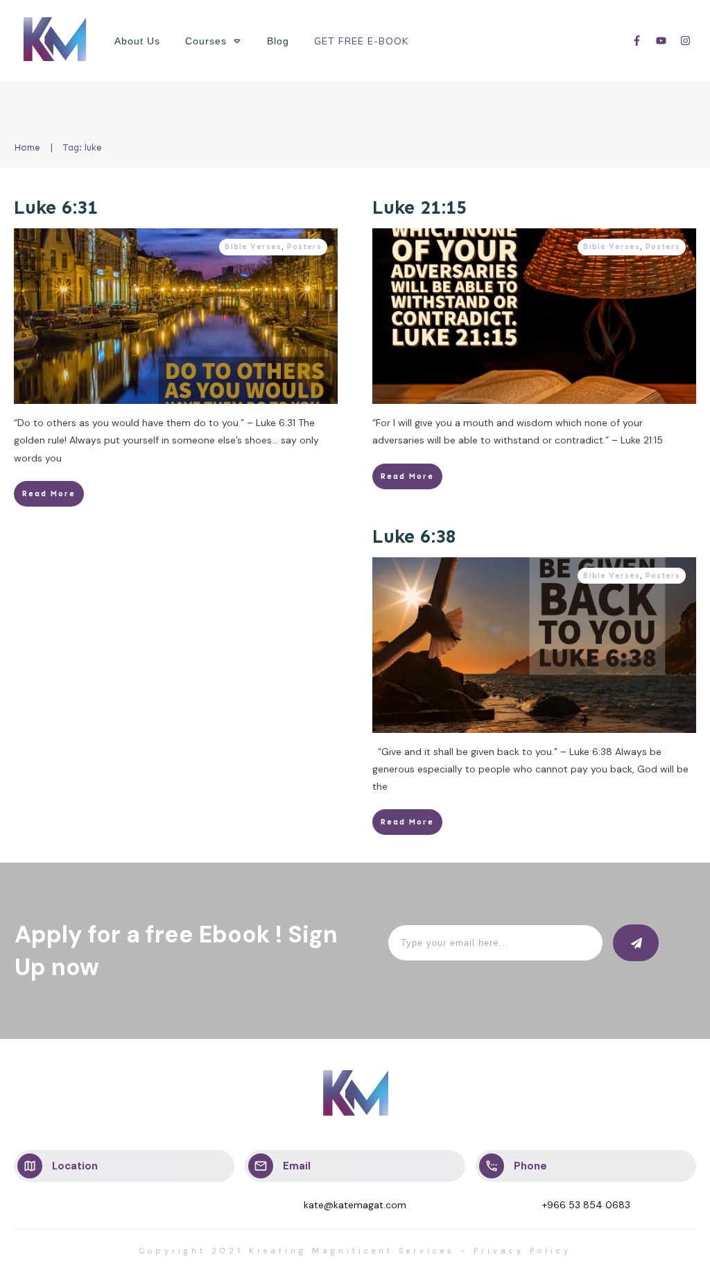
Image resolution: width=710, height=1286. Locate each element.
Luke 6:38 (414, 536)
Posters (304, 246)
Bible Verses (253, 246)
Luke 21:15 (419, 207)
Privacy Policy (522, 1250)
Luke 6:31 (56, 207)
